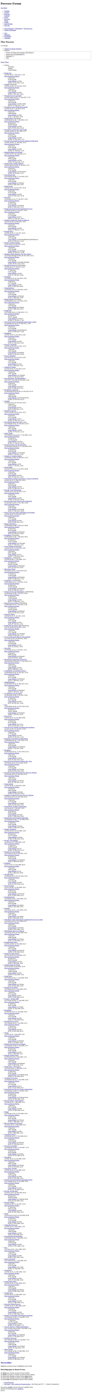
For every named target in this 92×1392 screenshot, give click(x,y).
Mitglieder (7, 35)
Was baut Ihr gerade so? (11, 265)
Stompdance (7, 333)
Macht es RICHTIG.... (10, 524)
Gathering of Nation (10, 367)
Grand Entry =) (8, 580)
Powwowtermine (9, 886)
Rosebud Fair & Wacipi (11, 987)
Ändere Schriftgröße (10, 30)
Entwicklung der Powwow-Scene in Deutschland (18, 1089)
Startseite (6, 11)
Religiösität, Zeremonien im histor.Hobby (16, 738)
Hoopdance (7, 276)
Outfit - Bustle (8, 433)
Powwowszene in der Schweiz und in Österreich (18, 501)
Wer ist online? (6, 1363)
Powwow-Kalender (7, 15)
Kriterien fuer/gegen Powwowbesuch (15, 1044)
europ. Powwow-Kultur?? (11, 603)
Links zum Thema (9, 614)
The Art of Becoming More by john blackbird (17, 637)
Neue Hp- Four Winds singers (12, 490)
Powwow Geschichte (10, 344)
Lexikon (6, 12)
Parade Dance (8, 976)
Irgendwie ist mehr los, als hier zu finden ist (16, 220)
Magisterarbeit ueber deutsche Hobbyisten (16, 818)
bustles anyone (8, 186)
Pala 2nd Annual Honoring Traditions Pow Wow (18, 761)
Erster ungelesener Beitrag (11, 76)
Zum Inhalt (4, 8)
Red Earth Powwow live (11, 1021)
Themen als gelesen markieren (12, 49)
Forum (6, 17)
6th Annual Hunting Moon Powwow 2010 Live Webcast (20, 772)
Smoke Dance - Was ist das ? (12, 1066)
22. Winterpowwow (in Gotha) (13, 693)
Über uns (7, 25)
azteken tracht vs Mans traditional (13, 163)
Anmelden (7, 38)
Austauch (7, 401)
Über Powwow (28, 28)
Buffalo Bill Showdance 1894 (12, 625)
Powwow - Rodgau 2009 (11, 999)
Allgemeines (18, 28)
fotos (5, 1247)
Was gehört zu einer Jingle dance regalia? (16, 107)
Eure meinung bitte (9, 175)
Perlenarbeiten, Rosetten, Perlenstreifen (15, 806)
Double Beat (8, 310)
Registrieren (7, 36)
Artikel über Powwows (11, 1225)
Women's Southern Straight (12, 243)
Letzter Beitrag (12, 81)
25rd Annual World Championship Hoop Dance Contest (20, 322)
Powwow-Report (7, 19)
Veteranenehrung (9, 288)
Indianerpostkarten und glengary (13, 152)
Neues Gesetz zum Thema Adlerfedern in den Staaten (19, 512)
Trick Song (7, 648)
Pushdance (7, 863)
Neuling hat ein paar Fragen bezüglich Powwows (18, 209)
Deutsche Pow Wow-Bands (12, 852)
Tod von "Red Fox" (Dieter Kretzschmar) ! (16, 1327)
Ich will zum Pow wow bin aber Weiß (15, 444)
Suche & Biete (8, 24)
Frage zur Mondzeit (9, 356)
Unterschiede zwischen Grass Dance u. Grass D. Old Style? (21, 478)
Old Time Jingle (8, 874)
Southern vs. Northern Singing (13, 456)
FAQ (5, 33)
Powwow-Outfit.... (9, 1202)
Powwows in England (10, 1146)
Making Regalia (8, 299)
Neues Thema (5, 62)
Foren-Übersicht (9, 28)
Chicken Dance (8, 118)
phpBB (10, 1387)
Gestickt (6, 84)
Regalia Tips (7, 73)
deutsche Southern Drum (11, 1055)
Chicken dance (8, 1293)
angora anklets (8, 467)
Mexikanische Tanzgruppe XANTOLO (15, 659)
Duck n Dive (8, 716)
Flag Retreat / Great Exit (11, 390)
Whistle (6, 1112)
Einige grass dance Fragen (11, 953)
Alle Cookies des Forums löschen (20, 1384)
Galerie (6, 22)
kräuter (6, 1213)
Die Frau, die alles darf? (11, 1191)
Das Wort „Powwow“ (10, 1338)
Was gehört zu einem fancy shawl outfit (15, 129)
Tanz (5, 705)
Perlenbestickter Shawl (10, 942)
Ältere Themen (8, 1349)
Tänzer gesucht (8, 784)
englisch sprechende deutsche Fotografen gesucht (18, 1180)
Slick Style (7, 197)
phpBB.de (20, 1389)
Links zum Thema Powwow (12, 1304)
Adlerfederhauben (9, 682)
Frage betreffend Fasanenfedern (13, 1236)
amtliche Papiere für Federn (12, 965)
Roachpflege (8, 1010)
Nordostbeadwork (9, 897)
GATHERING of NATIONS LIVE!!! (15, 671)
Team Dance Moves (10, 1134)
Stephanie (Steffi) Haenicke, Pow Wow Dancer (17, 254)
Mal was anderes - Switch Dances (14, 1100)
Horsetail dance (8, 231)
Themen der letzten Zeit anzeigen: (15, 52)
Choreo (6, 1033)
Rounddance (8, 535)
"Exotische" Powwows (11, 1078)
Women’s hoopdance (10, 829)
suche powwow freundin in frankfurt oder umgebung (19, 727)
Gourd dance (8, 1270)
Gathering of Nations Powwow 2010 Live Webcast (18, 795)
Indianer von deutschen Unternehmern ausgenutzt (18, 1315)
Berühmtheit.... (8, 558)
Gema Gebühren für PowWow (13, 546)
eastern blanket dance (10, 1281)
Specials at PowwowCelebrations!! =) (15, 591)
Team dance (7, 1157)
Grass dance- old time (10, 1168)
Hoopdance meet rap (10, 411)
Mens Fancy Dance (9, 569)
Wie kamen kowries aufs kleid (12, 95)
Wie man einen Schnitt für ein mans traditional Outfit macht (21, 141)
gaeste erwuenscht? (9, 1259)
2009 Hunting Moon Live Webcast (14, 931)
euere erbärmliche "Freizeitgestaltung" (15, 378)
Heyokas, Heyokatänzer (11, 840)
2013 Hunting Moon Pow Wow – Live (15, 422)
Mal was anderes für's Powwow (13, 1123)
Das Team (7, 1384)
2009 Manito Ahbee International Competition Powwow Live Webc (23, 919)
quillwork (7, 908)
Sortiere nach (10, 54)
